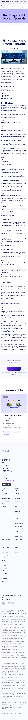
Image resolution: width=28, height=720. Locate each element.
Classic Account (18, 495)
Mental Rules (5, 96)
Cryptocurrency (18, 515)
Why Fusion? (4, 493)
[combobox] (22, 7)
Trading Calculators (19, 523)
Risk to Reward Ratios (7, 92)
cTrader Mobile (5, 549)
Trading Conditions (19, 520)
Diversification (5, 95)
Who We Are (4, 490)
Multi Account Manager (7, 570)
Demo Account (18, 498)
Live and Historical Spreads (20, 528)
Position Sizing (5, 89)
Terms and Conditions (7, 599)
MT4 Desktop (5, 562)
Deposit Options (18, 534)
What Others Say (5, 501)
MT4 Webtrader (5, 568)
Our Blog (4, 506)
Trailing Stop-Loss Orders (8, 90)
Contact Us (4, 584)
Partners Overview (19, 542)
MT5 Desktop (5, 555)
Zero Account (17, 493)
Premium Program (18, 501)
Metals (16, 506)
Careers (3, 503)
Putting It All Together (7, 98)
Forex (16, 503)
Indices (16, 509)
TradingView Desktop (6, 542)
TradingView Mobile (6, 544)
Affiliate (16, 547)
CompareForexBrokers (8, 616)
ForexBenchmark (12, 613)
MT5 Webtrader (5, 560)
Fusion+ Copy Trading (6, 575)
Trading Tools (17, 531)
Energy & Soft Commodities (17, 512)
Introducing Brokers (19, 544)
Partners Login (18, 552)
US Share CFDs (18, 518)
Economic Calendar (19, 526)
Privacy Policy (5, 597)
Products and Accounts (19, 490)
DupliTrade (4, 573)
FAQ (3, 586)
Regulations (4, 495)
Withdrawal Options (19, 536)
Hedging (4, 93)
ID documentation (6, 498)
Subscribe (14, 369)
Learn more (19, 2)
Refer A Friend (18, 549)
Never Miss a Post (11, 360)
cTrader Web (5, 552)
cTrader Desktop (5, 547)
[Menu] (25, 6)
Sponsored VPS (5, 578)
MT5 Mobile (4, 557)
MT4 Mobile (4, 565)
